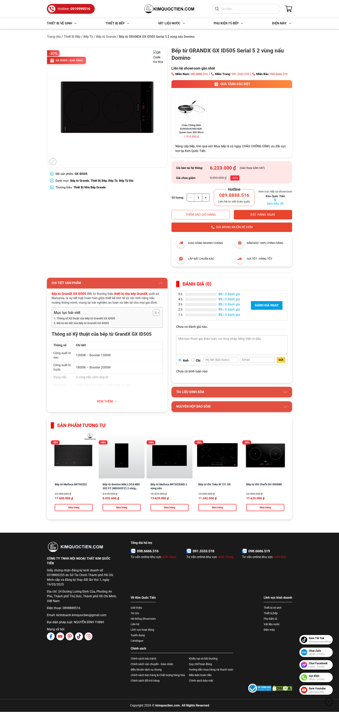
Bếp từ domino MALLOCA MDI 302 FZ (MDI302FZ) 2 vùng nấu (121, 488)
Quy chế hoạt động (200, 664)
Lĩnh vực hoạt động (142, 629)
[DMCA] (282, 688)
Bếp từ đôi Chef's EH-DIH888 (264, 484)
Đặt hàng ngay (263, 214)
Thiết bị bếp (271, 613)
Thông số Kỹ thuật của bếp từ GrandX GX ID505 (86, 318)
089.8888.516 (199, 74)
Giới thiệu (136, 607)
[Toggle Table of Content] (154, 312)
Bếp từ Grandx (106, 36)
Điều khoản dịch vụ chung (146, 669)
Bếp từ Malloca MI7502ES (71, 484)
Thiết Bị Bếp (72, 36)
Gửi (281, 359)
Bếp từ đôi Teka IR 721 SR (214, 484)
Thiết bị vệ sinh (273, 607)
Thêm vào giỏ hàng (200, 214)
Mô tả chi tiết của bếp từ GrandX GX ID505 (83, 323)
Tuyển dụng (138, 635)
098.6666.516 (148, 551)
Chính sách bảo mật (201, 680)
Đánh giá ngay (267, 305)
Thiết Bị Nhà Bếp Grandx (89, 187)
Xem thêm (105, 401)
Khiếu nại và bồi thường (203, 658)
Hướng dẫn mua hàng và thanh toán (211, 669)
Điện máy (269, 629)
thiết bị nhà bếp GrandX (130, 294)
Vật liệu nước (272, 624)
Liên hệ (135, 624)
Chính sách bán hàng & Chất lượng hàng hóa (158, 675)
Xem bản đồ (275, 203)
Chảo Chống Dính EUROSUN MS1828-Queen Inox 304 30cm (191, 129)
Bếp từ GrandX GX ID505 (69, 294)
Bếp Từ (88, 36)
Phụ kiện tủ (270, 618)
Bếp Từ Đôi (126, 180)
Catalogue (137, 640)
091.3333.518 (240, 74)
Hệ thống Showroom (143, 618)
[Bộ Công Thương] (260, 688)
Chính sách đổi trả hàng (145, 680)
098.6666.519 (278, 74)
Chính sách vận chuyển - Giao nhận (152, 664)
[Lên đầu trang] (329, 702)
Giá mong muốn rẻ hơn (234, 227)
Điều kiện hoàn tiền (200, 675)
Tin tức (135, 613)
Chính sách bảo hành (143, 658)
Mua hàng (73, 507)
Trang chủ (54, 36)
